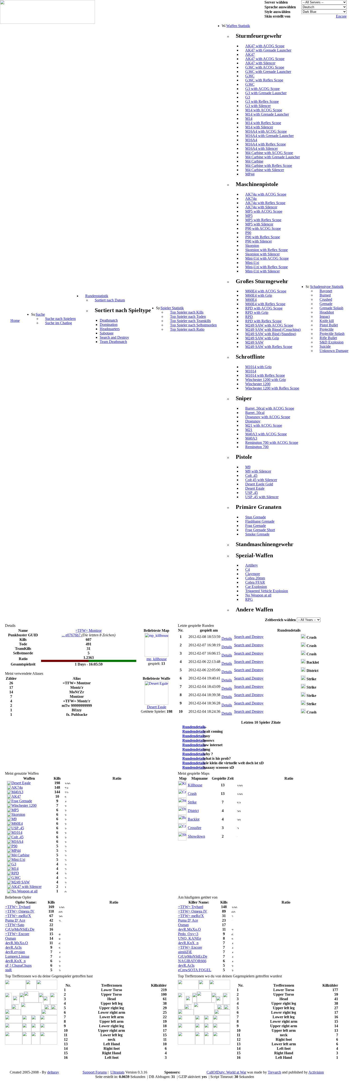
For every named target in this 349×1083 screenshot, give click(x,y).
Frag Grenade (255, 526)
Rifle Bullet (328, 338)
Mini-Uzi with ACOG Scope (267, 258)
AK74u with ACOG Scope (265, 194)
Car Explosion (256, 587)
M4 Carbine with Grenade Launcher (272, 157)
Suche (40, 314)
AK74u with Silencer (261, 207)
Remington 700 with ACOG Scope (271, 443)
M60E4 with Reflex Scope (265, 304)
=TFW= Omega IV (19, 911)
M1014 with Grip (258, 367)
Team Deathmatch (113, 342)
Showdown (196, 836)
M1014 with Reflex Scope (265, 375)
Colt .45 (251, 476)
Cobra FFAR (255, 582)
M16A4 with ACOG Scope (266, 131)
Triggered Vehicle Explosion (266, 591)
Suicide (325, 346)
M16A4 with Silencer (261, 148)
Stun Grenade (255, 517)
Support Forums (95, 1072)
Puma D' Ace (15, 920)
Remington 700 (257, 447)
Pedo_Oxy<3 (188, 934)
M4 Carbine (254, 161)
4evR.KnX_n (15, 961)
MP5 (249, 216)
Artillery (251, 565)
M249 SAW (254, 342)
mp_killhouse (156, 659)
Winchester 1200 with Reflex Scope (272, 388)
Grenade (326, 304)
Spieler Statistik (172, 308)
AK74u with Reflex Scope (265, 203)
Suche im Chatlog (58, 323)
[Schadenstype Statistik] (307, 286)
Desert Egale (254, 488)
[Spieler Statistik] (158, 308)
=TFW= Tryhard (17, 907)
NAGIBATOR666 (192, 961)
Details (227, 639)
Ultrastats (117, 1072)
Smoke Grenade (257, 534)
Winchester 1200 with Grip (265, 380)
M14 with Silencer (259, 127)
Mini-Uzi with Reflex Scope (266, 267)
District (193, 811)
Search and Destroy (114, 337)
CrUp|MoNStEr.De (19, 929)
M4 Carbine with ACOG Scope (269, 153)
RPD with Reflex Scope (263, 321)
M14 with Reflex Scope (263, 123)
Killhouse (195, 785)
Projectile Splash (332, 334)
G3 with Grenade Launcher (266, 93)
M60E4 (251, 300)
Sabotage (106, 333)
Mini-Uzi (252, 263)
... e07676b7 (71, 635)
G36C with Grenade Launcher (268, 72)
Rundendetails (194, 727)
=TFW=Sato (14, 925)
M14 (248, 119)
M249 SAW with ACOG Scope (269, 325)
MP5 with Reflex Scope (263, 220)
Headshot (327, 312)
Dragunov (252, 421)
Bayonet (326, 291)
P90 (248, 233)
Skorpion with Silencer (262, 254)
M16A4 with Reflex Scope (265, 144)
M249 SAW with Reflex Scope (268, 347)
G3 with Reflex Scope (262, 101)
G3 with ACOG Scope (262, 89)
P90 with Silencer (258, 241)
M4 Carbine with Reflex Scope (268, 166)
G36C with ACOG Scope (264, 67)
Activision (316, 1072)
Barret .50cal (254, 413)
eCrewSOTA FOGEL (194, 970)
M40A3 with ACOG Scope (266, 434)
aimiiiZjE (185, 952)
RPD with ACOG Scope (264, 308)
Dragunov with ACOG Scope (267, 417)
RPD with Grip (256, 312)
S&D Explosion (332, 342)
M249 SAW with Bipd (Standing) (270, 334)
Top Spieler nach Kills (186, 312)
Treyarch (274, 1072)
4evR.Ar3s (13, 947)
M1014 (250, 371)
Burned (325, 295)
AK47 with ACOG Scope (264, 46)
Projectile (327, 329)
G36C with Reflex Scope (264, 80)
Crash (192, 794)
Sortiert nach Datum (110, 300)
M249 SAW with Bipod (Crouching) (273, 330)
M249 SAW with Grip (262, 338)
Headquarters (110, 329)
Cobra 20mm (255, 578)
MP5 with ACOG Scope (263, 211)
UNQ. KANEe (189, 938)
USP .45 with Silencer (261, 497)
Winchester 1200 (257, 384)
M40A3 (251, 438)
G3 (247, 97)
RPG (249, 599)
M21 (248, 430)
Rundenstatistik (96, 296)
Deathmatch (109, 320)
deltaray (53, 1072)
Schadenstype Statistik (327, 287)
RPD (249, 317)
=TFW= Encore (17, 934)
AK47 (250, 54)
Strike (192, 802)
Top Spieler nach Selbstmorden (193, 325)
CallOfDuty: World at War (226, 1072)
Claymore (252, 574)
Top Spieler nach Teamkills (190, 321)
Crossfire (194, 828)
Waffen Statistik (238, 26)
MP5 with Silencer (259, 224)
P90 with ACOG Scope (263, 228)
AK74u (251, 199)
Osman (10, 938)
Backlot (193, 819)
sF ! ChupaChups (18, 965)
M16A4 (251, 140)
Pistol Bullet (329, 325)
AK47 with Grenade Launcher (268, 50)
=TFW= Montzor (88, 630)
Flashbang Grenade (259, 521)
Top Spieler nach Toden (188, 316)
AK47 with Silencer (260, 63)
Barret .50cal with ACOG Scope (269, 408)
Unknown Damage (334, 351)
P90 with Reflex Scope (262, 237)
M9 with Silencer (258, 471)
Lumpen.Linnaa (17, 956)
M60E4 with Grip (258, 295)
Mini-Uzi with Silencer (262, 271)
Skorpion (252, 246)
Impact (325, 316)
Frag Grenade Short (260, 530)
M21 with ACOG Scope (263, 425)
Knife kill (327, 321)
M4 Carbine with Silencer (264, 170)
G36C (250, 76)
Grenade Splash (331, 308)
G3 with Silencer (258, 106)
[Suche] (33, 314)
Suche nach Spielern (60, 319)
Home (15, 321)
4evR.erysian (15, 952)
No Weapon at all (258, 595)
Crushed (326, 299)
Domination (109, 325)
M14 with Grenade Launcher (267, 114)
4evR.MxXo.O (16, 943)
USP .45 (251, 493)
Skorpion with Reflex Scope (266, 250)
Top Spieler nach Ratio (187, 329)
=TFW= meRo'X (18, 916)
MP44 (250, 174)
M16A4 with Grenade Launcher (269, 136)
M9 (247, 467)
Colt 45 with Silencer (261, 480)
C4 (247, 569)
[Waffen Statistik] (224, 26)
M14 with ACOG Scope (263, 110)
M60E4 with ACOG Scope (265, 291)
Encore (341, 16)
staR (8, 970)
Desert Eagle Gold (259, 484)
